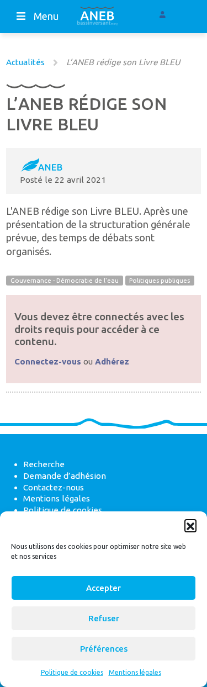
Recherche (44, 464)
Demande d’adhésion (64, 475)
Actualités (25, 62)
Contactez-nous (53, 487)
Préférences (104, 648)
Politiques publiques (159, 280)
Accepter (103, 588)
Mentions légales (135, 672)
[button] (190, 525)
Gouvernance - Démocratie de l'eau (64, 280)
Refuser (103, 618)
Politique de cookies (72, 672)
